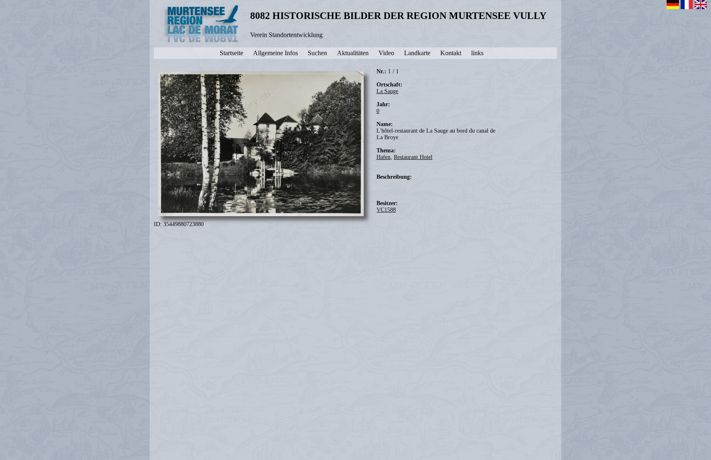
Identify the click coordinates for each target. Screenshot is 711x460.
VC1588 (386, 210)
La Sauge (387, 91)
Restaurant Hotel (413, 157)
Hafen (383, 157)
